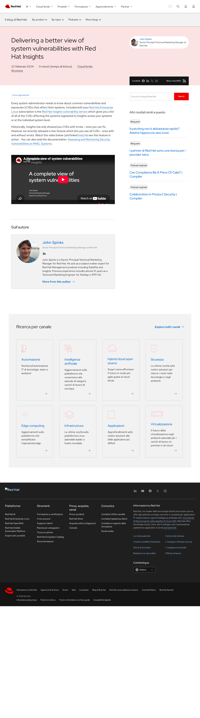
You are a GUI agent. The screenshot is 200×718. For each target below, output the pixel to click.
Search (181, 96)
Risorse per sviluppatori (48, 527)
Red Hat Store (76, 518)
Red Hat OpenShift (14, 523)
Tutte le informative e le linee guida (74, 600)
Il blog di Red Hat (16, 19)
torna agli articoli (21, 95)
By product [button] (38, 19)
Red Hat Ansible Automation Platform (15, 529)
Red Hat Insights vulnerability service (65, 111)
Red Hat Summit (167, 590)
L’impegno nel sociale (175, 547)
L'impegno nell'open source (178, 541)
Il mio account (43, 518)
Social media (107, 531)
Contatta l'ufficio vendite (113, 514)
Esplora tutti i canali (167, 327)
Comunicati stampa (174, 536)
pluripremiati (170, 527)
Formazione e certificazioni (50, 514)
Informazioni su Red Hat (27, 590)
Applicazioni (116, 426)
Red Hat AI (10, 514)
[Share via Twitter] (152, 81)
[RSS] (184, 81)
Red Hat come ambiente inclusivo (124, 590)
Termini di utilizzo (47, 600)
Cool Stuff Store (149, 590)
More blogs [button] (92, 19)
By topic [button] (56, 19)
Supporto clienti (44, 523)
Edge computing (32, 426)
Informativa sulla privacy (27, 600)
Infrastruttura (74, 426)
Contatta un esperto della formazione (113, 525)
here (81, 135)
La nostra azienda (141, 536)
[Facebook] (150, 492)
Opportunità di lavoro (50, 590)
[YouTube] (143, 492)
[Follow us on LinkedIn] (44, 253)
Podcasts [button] (73, 19)
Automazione (30, 359)
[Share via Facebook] (143, 81)
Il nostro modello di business (146, 541)
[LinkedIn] (135, 492)
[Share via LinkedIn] (148, 81)
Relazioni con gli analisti (144, 553)
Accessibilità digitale (102, 600)
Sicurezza (17, 70)
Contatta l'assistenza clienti (114, 518)
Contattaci (84, 590)
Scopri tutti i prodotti (15, 535)
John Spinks (146, 39)
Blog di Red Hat (99, 590)
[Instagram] (165, 492)
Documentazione (45, 541)
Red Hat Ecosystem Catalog (50, 536)
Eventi (65, 590)
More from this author (56, 281)
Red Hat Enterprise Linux (17, 518)
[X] (158, 492)
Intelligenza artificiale (72, 361)
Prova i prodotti (76, 514)
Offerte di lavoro (173, 553)
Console (73, 527)
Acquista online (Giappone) (82, 523)
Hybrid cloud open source (120, 361)
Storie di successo (142, 547)
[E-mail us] (156, 81)
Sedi (74, 590)
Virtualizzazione (161, 424)
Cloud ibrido (84, 66)
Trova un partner (45, 532)
